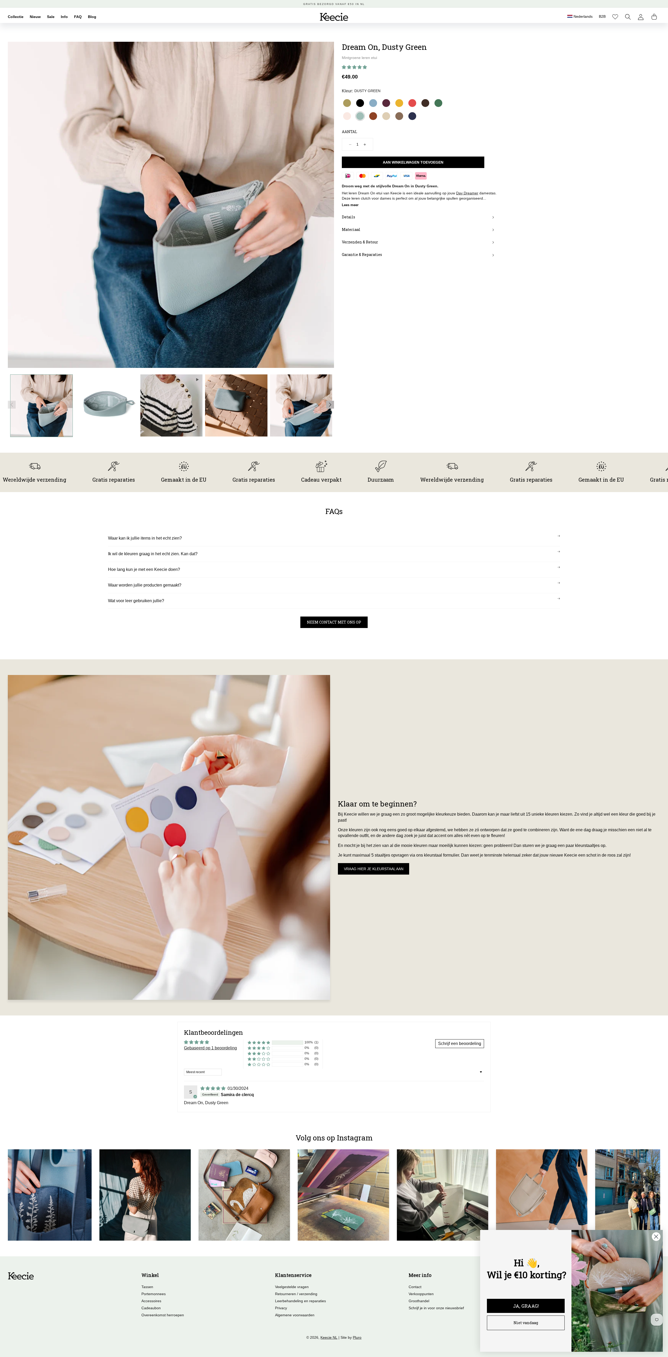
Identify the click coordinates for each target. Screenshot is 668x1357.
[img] (213, 1088)
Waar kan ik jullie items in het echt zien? (145, 538)
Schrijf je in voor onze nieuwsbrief (436, 1308)
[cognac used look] (373, 116)
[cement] (386, 116)
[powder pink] (347, 116)
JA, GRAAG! (526, 1306)
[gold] (347, 103)
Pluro (357, 1337)
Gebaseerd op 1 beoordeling (210, 1048)
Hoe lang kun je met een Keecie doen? (144, 569)
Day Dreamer (467, 193)
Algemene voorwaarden (294, 1315)
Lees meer (350, 205)
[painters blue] (373, 103)
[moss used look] (399, 116)
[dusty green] (360, 116)
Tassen (147, 1287)
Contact (415, 1287)
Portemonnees (153, 1294)
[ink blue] (412, 116)
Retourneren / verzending (296, 1294)
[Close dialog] (656, 1236)
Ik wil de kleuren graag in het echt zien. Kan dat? (153, 554)
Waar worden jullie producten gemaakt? (144, 585)
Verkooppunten (421, 1294)
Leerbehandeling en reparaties (300, 1301)
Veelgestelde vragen (292, 1287)
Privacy (281, 1308)
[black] (360, 103)
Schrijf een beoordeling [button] (459, 1043)
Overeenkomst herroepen (162, 1315)
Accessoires (151, 1301)
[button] (628, 17)
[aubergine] (386, 103)
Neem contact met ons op (334, 622)
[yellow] (399, 103)
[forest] (438, 103)
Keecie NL (328, 1337)
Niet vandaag (526, 1322)
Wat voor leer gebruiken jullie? (136, 601)
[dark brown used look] (425, 103)
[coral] (412, 103)
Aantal (349, 131)
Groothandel (419, 1301)
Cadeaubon (151, 1308)
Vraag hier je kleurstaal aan (373, 869)
